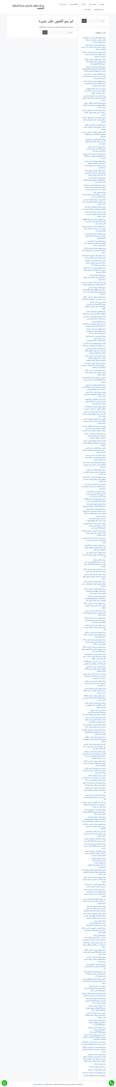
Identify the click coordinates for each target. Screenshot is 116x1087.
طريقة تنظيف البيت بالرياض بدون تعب (94, 1072)
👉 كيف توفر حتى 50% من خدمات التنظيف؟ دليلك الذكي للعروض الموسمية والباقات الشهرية (95, 436)
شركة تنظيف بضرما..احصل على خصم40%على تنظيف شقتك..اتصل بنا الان (94, 555)
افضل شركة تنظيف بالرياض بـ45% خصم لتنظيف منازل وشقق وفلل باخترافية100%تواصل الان (95, 62)
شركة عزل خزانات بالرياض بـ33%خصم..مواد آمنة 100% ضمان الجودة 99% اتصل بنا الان (95, 988)
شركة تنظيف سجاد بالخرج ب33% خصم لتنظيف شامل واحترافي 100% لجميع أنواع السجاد (95, 635)
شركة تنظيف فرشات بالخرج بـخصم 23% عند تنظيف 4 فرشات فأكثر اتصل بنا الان (94, 576)
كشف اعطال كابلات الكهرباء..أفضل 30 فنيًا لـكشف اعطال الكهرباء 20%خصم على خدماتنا (94, 872)
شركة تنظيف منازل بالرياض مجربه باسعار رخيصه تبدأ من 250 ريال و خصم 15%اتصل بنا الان (94, 47)
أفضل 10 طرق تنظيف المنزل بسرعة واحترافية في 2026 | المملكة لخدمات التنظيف (94, 443)
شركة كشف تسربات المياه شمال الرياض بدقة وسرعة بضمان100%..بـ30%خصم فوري (96, 338)
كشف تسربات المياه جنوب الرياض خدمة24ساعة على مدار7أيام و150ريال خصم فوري (94, 486)
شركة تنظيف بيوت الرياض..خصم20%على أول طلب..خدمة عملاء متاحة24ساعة (96, 923)
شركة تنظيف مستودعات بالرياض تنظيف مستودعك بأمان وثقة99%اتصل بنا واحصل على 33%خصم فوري (94, 387)
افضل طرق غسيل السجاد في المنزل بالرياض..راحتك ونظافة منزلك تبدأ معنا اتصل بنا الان (94, 414)
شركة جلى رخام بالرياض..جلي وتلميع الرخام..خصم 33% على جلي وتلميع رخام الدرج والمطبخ (94, 676)
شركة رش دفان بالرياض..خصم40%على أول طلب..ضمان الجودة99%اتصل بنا (96, 518)
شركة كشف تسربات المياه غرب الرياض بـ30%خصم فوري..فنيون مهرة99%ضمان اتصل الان (96, 494)
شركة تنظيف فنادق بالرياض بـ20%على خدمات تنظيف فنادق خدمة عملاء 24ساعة (94, 826)
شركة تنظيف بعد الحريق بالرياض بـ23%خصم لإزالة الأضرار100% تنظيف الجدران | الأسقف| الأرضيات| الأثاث (94, 69)
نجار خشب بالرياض (100, 1064)
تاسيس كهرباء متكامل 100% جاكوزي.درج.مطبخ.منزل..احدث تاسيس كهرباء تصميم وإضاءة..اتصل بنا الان (94, 778)
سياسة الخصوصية (99, 9)
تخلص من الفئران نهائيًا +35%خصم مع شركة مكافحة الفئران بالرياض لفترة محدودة (94, 380)
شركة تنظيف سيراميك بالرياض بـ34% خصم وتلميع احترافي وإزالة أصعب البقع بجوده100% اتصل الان (94, 649)
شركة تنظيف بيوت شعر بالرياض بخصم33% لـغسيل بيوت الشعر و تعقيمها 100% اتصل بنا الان (96, 331)
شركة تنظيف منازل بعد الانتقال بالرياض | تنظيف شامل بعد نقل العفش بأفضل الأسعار (94, 120)
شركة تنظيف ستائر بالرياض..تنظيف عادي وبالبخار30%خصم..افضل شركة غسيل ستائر (94, 952)
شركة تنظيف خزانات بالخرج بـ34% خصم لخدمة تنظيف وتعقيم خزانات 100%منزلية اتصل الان (95, 620)
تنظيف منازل (92, 4)
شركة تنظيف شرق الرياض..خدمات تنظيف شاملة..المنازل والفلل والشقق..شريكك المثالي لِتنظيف (95, 358)
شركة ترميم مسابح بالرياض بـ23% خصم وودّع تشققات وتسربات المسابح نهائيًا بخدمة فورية (94, 770)
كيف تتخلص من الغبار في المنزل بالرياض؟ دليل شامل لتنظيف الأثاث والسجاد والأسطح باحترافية (95, 351)
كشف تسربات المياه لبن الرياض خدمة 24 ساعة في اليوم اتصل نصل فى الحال (94, 540)
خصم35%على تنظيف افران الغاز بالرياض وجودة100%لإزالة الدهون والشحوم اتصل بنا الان (95, 1001)
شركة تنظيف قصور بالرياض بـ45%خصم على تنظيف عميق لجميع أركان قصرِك (95, 277)
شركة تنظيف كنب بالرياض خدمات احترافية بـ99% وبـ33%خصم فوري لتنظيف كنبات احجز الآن (95, 853)
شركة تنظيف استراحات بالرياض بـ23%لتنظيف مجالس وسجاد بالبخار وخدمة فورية (95, 959)
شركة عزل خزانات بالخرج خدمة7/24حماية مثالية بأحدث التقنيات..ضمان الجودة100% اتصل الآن (94, 712)
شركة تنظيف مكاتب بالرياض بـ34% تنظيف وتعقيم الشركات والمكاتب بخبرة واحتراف (94, 584)
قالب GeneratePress (40, 1084)
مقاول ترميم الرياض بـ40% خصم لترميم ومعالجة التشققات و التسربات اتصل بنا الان (94, 394)
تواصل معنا (88, 9)
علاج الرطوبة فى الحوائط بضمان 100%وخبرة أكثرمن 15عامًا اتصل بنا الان (95, 966)
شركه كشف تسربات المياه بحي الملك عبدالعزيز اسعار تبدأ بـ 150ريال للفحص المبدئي (94, 1049)
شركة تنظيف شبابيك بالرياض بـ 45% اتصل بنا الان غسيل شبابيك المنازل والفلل (94, 605)
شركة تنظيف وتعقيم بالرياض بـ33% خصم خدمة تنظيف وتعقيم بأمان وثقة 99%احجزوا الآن (94, 763)
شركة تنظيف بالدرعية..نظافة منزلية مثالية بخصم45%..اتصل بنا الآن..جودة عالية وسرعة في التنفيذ (94, 656)
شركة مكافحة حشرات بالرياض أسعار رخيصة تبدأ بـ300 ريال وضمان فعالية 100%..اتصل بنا (94, 270)
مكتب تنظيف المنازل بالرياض (97, 1069)
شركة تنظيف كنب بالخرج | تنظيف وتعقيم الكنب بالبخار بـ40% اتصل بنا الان (95, 627)
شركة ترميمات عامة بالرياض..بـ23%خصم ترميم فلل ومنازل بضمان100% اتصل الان (94, 194)
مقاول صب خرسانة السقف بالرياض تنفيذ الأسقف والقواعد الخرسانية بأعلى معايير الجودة (94, 202)
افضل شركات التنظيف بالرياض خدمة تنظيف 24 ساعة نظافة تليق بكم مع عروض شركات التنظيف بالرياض (94, 916)
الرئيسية (101, 4)
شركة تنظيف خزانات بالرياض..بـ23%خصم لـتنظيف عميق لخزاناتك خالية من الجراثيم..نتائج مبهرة (94, 937)
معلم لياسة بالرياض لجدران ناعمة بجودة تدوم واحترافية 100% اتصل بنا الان (94, 797)
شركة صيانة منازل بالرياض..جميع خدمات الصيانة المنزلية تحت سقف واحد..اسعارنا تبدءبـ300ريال (95, 720)
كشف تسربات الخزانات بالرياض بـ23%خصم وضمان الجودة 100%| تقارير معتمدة (95, 1015)
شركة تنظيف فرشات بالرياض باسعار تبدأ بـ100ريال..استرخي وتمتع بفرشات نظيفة (94, 879)
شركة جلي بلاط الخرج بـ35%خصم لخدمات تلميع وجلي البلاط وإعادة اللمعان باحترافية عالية (95, 401)
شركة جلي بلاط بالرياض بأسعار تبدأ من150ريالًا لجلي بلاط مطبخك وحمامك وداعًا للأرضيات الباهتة (94, 365)
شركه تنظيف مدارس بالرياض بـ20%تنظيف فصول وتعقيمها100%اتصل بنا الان (97, 1030)
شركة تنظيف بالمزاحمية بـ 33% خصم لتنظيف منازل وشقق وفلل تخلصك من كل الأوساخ (94, 479)
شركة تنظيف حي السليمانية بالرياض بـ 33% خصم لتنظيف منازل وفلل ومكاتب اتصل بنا (94, 98)
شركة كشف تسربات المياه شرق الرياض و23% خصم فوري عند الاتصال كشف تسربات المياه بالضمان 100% (94, 511)
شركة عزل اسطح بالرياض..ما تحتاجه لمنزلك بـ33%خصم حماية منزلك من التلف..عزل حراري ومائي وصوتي (94, 187)
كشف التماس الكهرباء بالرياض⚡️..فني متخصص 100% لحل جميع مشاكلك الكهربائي (94, 134)
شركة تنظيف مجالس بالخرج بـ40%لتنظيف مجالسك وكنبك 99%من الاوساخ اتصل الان (94, 180)
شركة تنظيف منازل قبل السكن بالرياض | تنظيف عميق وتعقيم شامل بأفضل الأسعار (94, 112)
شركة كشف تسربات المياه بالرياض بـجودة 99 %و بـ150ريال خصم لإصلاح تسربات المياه (94, 690)
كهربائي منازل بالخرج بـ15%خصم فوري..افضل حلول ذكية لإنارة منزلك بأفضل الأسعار (95, 834)
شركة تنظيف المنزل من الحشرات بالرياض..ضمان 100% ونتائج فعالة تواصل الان (95, 141)
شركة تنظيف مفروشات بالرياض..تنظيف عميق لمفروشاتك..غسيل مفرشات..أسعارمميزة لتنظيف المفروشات (97, 862)
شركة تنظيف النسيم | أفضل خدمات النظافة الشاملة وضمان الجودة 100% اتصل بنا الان (94, 105)
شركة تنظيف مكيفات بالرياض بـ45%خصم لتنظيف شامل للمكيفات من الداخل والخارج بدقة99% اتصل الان (94, 819)
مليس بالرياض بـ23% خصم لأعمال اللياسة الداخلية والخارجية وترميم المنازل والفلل (95, 214)
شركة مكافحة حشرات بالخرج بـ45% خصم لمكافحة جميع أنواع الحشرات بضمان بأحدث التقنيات (95, 83)
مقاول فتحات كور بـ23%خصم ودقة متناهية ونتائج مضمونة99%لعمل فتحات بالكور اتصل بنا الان (94, 812)
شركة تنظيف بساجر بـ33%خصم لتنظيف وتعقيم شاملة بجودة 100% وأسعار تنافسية (95, 669)
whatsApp (4, 1083)
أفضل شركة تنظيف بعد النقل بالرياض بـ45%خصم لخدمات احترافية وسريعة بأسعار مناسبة (94, 421)
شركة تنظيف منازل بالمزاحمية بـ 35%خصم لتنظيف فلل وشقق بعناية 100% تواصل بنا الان (95, 243)
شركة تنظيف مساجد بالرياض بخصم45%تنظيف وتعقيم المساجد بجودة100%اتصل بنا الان (95, 1008)
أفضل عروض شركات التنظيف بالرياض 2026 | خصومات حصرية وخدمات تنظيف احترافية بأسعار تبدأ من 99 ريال (94, 428)
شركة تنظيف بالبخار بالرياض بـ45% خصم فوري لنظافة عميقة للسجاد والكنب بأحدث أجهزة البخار (95, 591)
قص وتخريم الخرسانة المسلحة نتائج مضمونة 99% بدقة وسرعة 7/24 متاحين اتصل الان (95, 974)
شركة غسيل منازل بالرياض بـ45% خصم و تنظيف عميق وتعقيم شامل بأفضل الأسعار (95, 372)
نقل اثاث (83, 4)
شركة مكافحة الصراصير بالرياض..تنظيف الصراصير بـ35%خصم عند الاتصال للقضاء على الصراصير (94, 324)
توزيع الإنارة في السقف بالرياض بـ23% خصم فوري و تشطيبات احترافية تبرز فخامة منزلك (94, 930)
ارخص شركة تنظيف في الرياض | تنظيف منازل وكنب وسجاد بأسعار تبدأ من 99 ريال (94, 472)
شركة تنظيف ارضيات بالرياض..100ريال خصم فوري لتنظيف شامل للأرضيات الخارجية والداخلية (94, 732)
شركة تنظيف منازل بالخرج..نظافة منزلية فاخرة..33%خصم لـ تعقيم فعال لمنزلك (94, 739)
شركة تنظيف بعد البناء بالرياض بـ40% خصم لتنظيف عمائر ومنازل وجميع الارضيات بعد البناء (94, 54)
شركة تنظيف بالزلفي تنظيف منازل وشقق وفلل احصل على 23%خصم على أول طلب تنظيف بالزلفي (95, 173)
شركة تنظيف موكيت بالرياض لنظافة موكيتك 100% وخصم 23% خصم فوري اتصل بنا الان (94, 698)
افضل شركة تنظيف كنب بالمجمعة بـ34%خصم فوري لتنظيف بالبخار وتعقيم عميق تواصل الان (95, 263)
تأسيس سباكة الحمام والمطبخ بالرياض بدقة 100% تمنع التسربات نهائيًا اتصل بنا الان (94, 981)
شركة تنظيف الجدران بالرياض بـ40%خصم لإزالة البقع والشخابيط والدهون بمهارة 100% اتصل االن (95, 598)
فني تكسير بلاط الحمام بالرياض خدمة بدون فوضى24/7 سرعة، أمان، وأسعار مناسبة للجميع (94, 901)
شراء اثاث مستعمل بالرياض (97, 1067)
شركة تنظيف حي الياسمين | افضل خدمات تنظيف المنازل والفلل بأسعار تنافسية (95, 127)
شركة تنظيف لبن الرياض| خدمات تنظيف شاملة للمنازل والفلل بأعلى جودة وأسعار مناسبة (95, 457)
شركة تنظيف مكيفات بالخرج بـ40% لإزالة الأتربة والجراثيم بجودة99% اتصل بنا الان (94, 250)
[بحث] (44, 32)
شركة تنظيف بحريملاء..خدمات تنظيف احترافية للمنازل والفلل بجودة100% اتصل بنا (94, 156)
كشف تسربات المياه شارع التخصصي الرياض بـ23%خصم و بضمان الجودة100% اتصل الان (94, 526)
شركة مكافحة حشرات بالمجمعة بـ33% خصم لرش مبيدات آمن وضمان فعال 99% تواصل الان (94, 229)
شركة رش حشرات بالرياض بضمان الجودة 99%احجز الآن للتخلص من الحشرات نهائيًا (95, 705)
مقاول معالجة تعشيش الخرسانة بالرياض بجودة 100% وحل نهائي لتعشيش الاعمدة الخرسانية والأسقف (94, 908)
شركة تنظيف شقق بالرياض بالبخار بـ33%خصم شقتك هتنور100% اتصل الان (95, 790)
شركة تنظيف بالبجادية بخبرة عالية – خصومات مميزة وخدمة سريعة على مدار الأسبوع (95, 683)
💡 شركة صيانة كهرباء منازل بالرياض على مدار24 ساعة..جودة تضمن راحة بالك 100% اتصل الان (94, 746)
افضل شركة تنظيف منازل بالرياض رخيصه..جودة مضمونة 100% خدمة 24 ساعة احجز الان (94, 450)
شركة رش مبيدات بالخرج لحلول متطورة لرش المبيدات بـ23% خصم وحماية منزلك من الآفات (95, 91)
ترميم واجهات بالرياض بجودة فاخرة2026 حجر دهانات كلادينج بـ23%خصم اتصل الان (96, 149)
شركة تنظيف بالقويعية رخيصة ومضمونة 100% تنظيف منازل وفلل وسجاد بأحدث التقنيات (94, 533)
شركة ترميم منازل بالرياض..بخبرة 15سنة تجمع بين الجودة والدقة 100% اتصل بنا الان (94, 613)
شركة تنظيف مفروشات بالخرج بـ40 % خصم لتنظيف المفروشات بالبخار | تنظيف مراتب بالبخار (94, 642)
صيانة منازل (63, 4)
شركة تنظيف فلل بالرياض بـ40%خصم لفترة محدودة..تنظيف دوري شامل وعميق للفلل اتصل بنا (94, 40)
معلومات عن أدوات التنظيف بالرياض (95, 1075)
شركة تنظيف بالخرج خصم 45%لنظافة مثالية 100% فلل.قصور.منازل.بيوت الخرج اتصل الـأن (94, 221)
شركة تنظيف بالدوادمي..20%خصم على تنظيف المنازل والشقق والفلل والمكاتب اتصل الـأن (95, 547)
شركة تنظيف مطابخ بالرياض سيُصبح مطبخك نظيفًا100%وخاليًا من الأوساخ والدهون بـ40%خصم (94, 1037)
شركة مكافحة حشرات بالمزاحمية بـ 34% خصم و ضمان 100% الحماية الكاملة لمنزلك (95, 236)
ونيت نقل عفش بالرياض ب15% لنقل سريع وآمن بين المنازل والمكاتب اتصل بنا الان (94, 945)
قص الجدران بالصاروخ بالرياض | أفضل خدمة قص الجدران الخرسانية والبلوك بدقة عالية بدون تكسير (94, 804)
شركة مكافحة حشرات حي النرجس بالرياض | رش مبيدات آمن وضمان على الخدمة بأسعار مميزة (94, 76)
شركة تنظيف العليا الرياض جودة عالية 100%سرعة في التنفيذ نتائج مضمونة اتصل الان (94, 465)
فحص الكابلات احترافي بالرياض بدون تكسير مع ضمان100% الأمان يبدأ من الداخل (94, 846)
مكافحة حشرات (73, 4)
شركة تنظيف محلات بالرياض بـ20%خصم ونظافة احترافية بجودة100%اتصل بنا (97, 1022)
